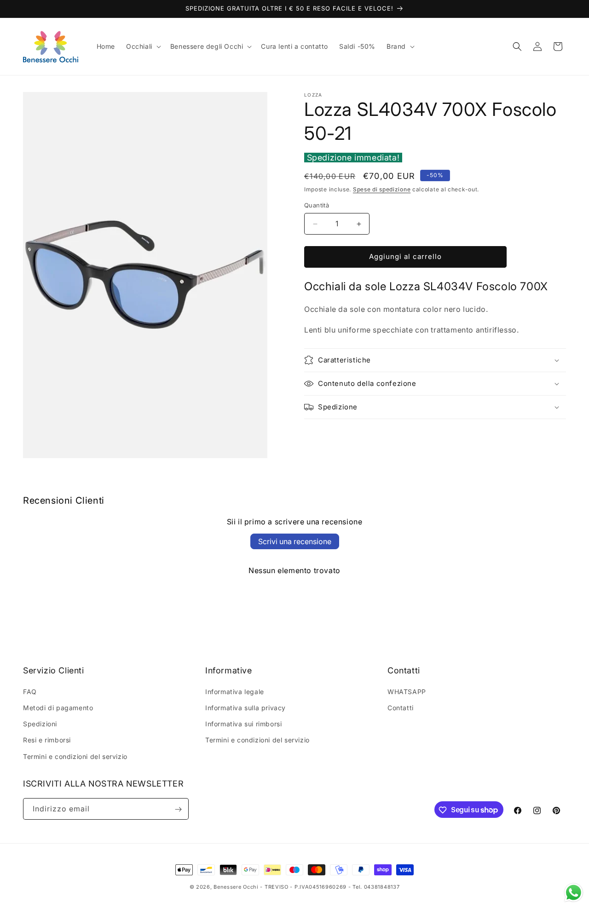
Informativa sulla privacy (245, 708)
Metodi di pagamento (58, 708)
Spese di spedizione (381, 189)
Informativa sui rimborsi (243, 724)
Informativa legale (234, 691)
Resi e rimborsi (47, 740)
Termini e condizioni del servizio (75, 756)
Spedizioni (40, 724)
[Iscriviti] (178, 809)
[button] (143, 46)
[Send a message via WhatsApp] (573, 892)
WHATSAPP (406, 691)
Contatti (400, 708)
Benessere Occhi (236, 887)
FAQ (30, 691)
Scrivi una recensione (294, 541)
